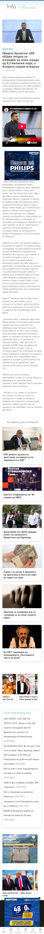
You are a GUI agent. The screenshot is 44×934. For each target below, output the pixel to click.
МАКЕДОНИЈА (7, 49)
